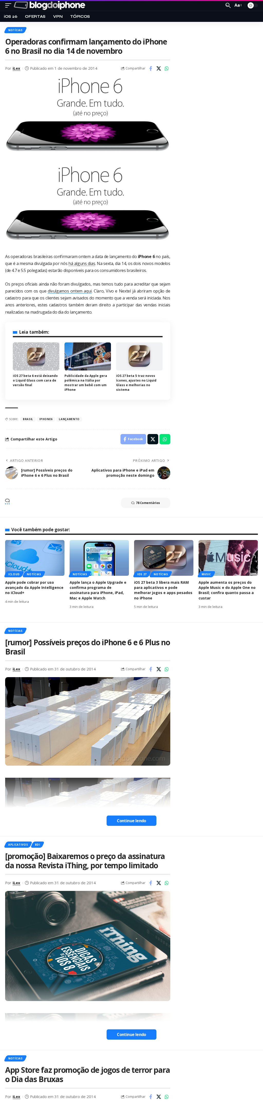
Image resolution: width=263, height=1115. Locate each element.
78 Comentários (148, 503)
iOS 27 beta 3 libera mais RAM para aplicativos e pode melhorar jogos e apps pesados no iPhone (163, 590)
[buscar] (228, 5)
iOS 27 (142, 574)
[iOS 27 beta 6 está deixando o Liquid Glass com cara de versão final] (36, 356)
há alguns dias (81, 263)
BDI (37, 844)
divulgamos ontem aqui (70, 291)
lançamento (69, 419)
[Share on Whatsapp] (166, 68)
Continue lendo (131, 821)
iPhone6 (46, 419)
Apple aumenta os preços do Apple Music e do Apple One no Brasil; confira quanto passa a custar (227, 590)
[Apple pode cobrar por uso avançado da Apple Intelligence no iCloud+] (34, 558)
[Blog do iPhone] (50, 5)
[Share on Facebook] (150, 68)
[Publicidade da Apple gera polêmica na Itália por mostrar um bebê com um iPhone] (87, 356)
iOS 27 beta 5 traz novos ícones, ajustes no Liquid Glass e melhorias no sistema (136, 383)
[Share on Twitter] (158, 68)
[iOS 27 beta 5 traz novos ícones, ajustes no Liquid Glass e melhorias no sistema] (139, 356)
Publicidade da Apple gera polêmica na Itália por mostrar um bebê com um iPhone (85, 383)
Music (206, 574)
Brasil (28, 419)
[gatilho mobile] (9, 5)
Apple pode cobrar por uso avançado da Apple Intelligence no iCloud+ (34, 587)
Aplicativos (18, 844)
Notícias (15, 30)
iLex (16, 68)
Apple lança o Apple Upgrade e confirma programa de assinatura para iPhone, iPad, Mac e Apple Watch (98, 590)
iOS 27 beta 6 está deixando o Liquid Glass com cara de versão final (35, 380)
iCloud (14, 574)
